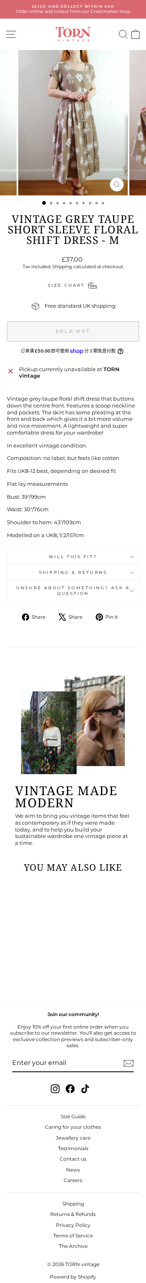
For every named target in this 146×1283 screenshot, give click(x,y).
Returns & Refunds (73, 1214)
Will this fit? (73, 556)
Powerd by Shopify (73, 1277)
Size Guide (73, 1116)
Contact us (73, 1159)
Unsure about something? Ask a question (73, 590)
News (73, 1170)
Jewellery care (73, 1138)
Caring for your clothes (73, 1127)
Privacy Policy (73, 1225)
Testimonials (73, 1148)
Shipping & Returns (73, 572)
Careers (73, 1180)
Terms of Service (73, 1236)
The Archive (73, 1246)
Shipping (62, 266)
